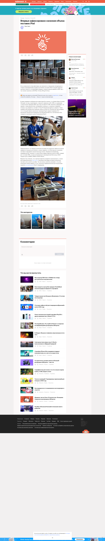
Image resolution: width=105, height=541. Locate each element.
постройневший (29, 165)
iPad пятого (35, 160)
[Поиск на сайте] (83, 1)
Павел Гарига (27, 26)
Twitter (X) (37, 421)
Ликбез (43, 309)
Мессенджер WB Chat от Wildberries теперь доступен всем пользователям (76, 65)
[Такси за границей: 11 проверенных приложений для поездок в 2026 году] (42, 381)
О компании (55, 418)
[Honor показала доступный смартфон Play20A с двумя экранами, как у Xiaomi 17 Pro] (42, 316)
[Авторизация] (89, 1)
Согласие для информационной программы (44, 427)
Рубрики (32, 418)
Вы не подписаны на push (66, 421)
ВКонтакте (31, 421)
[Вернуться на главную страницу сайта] (19, 1)
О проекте (26, 418)
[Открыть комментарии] (37, 281)
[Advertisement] (43, 234)
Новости (44, 281)
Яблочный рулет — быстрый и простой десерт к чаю (77, 74)
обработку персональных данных (52, 534)
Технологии (49, 281)
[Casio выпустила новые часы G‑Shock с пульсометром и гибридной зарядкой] (42, 344)
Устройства (49, 290)
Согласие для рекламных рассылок (25, 427)
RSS (58, 421)
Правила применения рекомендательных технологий (29, 425)
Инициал (54, 421)
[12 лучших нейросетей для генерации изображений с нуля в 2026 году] (42, 307)
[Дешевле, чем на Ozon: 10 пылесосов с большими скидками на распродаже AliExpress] (42, 399)
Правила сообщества (47, 425)
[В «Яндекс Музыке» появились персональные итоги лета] (42, 334)
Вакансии (49, 418)
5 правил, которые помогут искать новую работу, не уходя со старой (76, 94)
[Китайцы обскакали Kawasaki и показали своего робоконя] (42, 408)
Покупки (44, 327)
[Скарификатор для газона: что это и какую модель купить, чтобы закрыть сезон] (42, 371)
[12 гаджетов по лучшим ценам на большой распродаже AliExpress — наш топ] (42, 362)
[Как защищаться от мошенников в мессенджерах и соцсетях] (42, 390)
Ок (52, 537)
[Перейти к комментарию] (77, 62)
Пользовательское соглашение (29, 423)
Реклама (37, 418)
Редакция (43, 418)
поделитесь (56, 95)
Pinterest (43, 421)
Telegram (25, 421)
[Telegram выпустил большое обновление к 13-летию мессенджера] (42, 298)
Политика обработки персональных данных (47, 423)
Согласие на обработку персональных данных (63, 425)
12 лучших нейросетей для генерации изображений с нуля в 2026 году (76, 84)
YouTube (48, 421)
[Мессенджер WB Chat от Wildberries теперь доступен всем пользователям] (42, 279)
